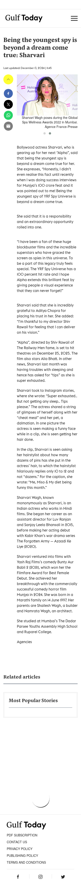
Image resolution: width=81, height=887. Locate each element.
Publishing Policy (22, 855)
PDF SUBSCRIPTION (22, 835)
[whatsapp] (8, 115)
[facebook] (8, 93)
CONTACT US (17, 842)
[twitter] (8, 104)
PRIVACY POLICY (19, 848)
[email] (8, 126)
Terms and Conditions (26, 862)
